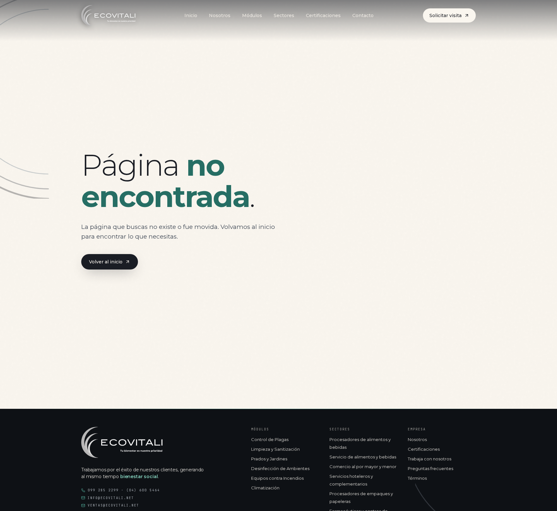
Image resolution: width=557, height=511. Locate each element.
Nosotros (219, 15)
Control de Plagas (269, 439)
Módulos (252, 15)
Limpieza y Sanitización (275, 449)
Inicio (190, 15)
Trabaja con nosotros (429, 458)
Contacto (363, 15)
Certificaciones (323, 15)
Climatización (265, 487)
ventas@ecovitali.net (113, 505)
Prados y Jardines (269, 458)
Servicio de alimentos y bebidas (362, 456)
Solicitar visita (445, 15)
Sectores (284, 15)
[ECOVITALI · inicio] (121, 442)
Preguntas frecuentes (430, 468)
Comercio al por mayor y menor (362, 466)
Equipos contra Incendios (277, 478)
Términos (417, 478)
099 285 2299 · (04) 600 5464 (124, 490)
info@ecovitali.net (111, 498)
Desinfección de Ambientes (280, 468)
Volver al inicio (105, 262)
